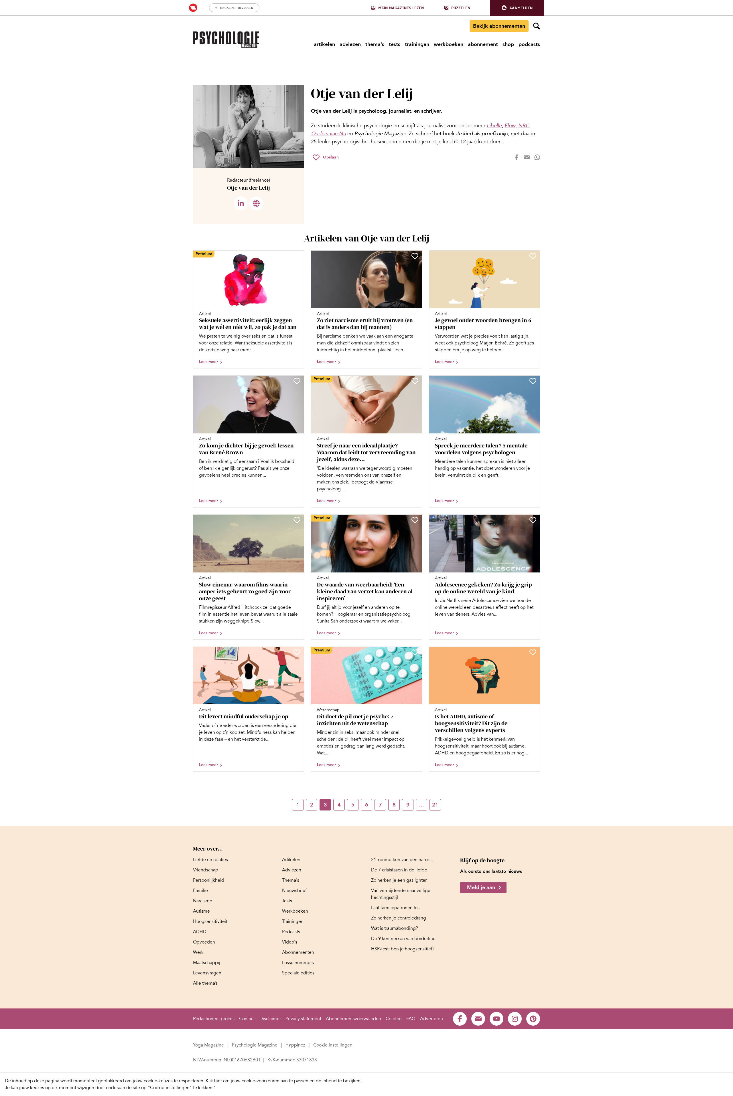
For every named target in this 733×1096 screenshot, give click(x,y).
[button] (517, 8)
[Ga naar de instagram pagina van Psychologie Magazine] (515, 1019)
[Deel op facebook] (516, 157)
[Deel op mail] (527, 157)
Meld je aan (481, 887)
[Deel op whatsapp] (537, 157)
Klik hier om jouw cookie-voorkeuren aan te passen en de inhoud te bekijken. (284, 1081)
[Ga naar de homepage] (226, 39)
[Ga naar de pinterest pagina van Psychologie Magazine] (533, 1019)
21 (435, 805)
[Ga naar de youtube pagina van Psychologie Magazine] (496, 1019)
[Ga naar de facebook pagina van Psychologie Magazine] (460, 1019)
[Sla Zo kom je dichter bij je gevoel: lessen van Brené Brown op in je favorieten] (297, 381)
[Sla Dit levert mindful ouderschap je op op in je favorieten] (297, 652)
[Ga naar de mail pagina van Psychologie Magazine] (478, 1019)
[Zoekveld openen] (536, 26)
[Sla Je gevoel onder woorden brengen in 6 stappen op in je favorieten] (533, 256)
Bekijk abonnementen (499, 26)
